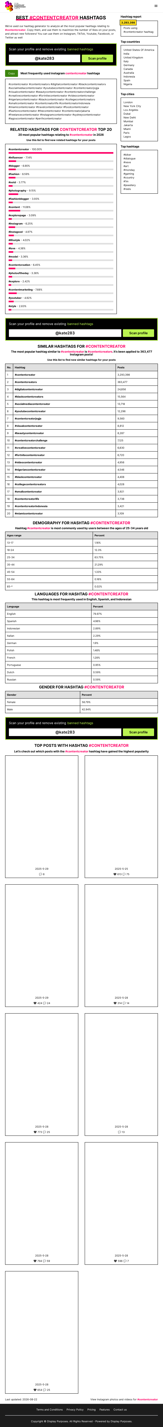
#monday (129, 169)
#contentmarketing (21, 289)
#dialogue (129, 158)
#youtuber (15, 297)
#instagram (16, 223)
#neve (127, 162)
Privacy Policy (75, 1409)
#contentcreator (19, 149)
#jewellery (130, 185)
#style (12, 306)
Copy (11, 73)
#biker (127, 154)
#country (129, 177)
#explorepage (17, 215)
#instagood (16, 231)
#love (12, 248)
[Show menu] (156, 6)
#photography (17, 190)
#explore (14, 281)
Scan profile (97, 58)
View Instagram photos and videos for (124, 1399)
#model (13, 256)
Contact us (120, 1409)
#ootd (12, 182)
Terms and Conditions (49, 1409)
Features (104, 1409)
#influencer (16, 157)
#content (14, 207)
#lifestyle (14, 240)
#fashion (14, 174)
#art (126, 166)
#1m (126, 181)
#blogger (14, 165)
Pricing (91, 1409)
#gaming (129, 173)
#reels (127, 189)
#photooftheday (19, 273)
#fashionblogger (19, 198)
